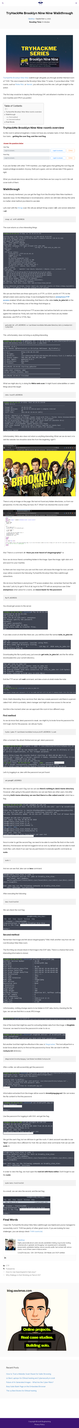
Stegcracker (50, 1044)
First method (13, 117)
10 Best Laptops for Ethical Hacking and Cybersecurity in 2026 (30, 1378)
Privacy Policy (39, 1424)
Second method (14, 119)
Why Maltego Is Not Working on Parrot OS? (23, 1275)
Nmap (20, 208)
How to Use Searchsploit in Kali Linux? (21, 1272)
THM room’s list (36, 1231)
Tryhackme (10, 1269)
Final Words (10, 122)
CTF (7, 1266)
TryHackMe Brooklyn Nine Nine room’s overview (24, 112)
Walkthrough (10, 114)
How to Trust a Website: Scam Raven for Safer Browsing (28, 1374)
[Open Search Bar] (3, 3)
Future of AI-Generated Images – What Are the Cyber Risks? (29, 1382)
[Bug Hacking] (40, 3)
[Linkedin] (5, 1258)
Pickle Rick (19, 84)
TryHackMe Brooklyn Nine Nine (16, 78)
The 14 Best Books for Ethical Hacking (21, 1391)
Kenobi (29, 84)
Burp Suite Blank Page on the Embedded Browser (26, 1386)
